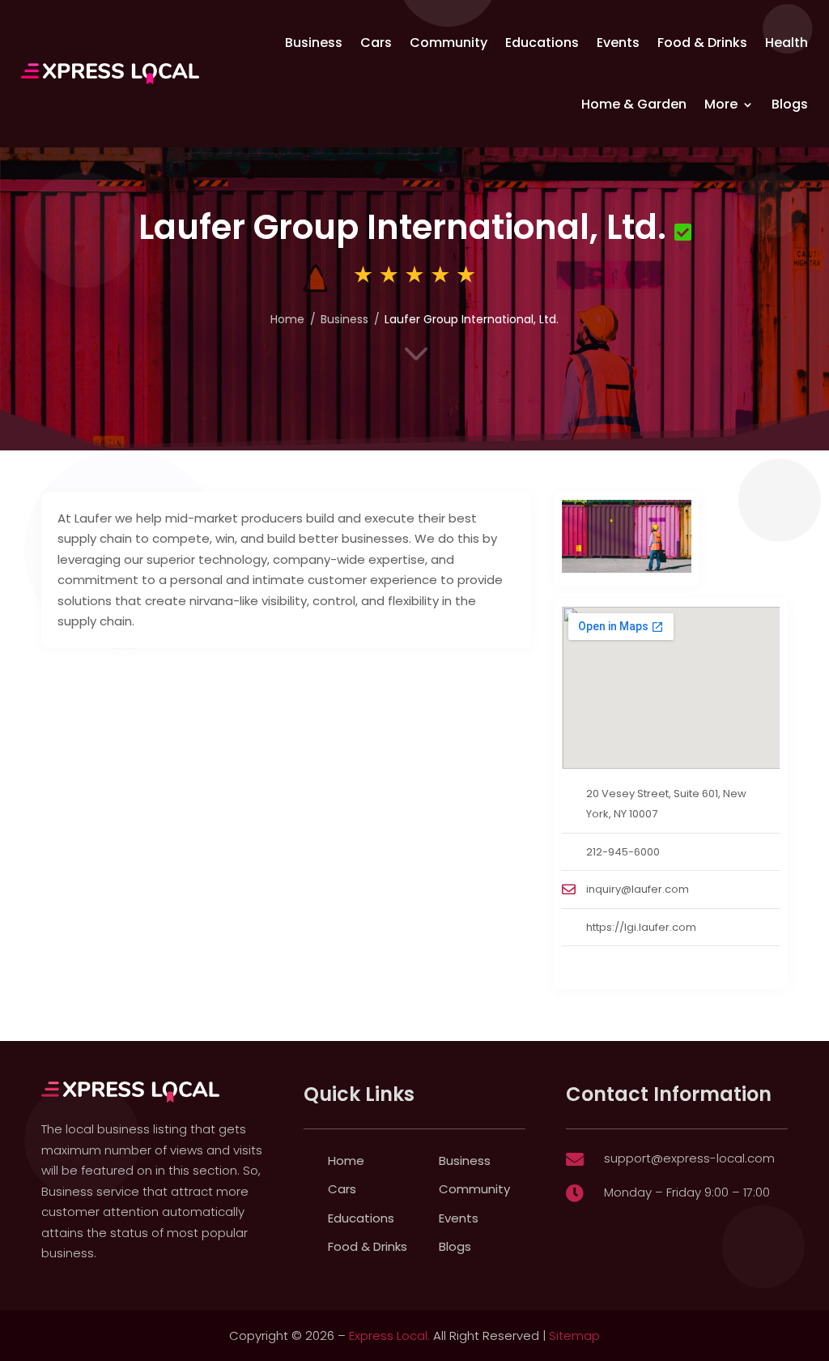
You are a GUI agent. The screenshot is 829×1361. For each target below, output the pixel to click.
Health (786, 42)
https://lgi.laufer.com (641, 927)
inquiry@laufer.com (637, 889)
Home (287, 319)
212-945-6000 (623, 852)
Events (618, 42)
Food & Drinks (702, 42)
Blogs (790, 104)
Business (313, 42)
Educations (542, 42)
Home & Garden (634, 104)
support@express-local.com (689, 1158)
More (721, 104)
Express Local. (389, 1335)
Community (448, 42)
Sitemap (574, 1335)
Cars (376, 42)
